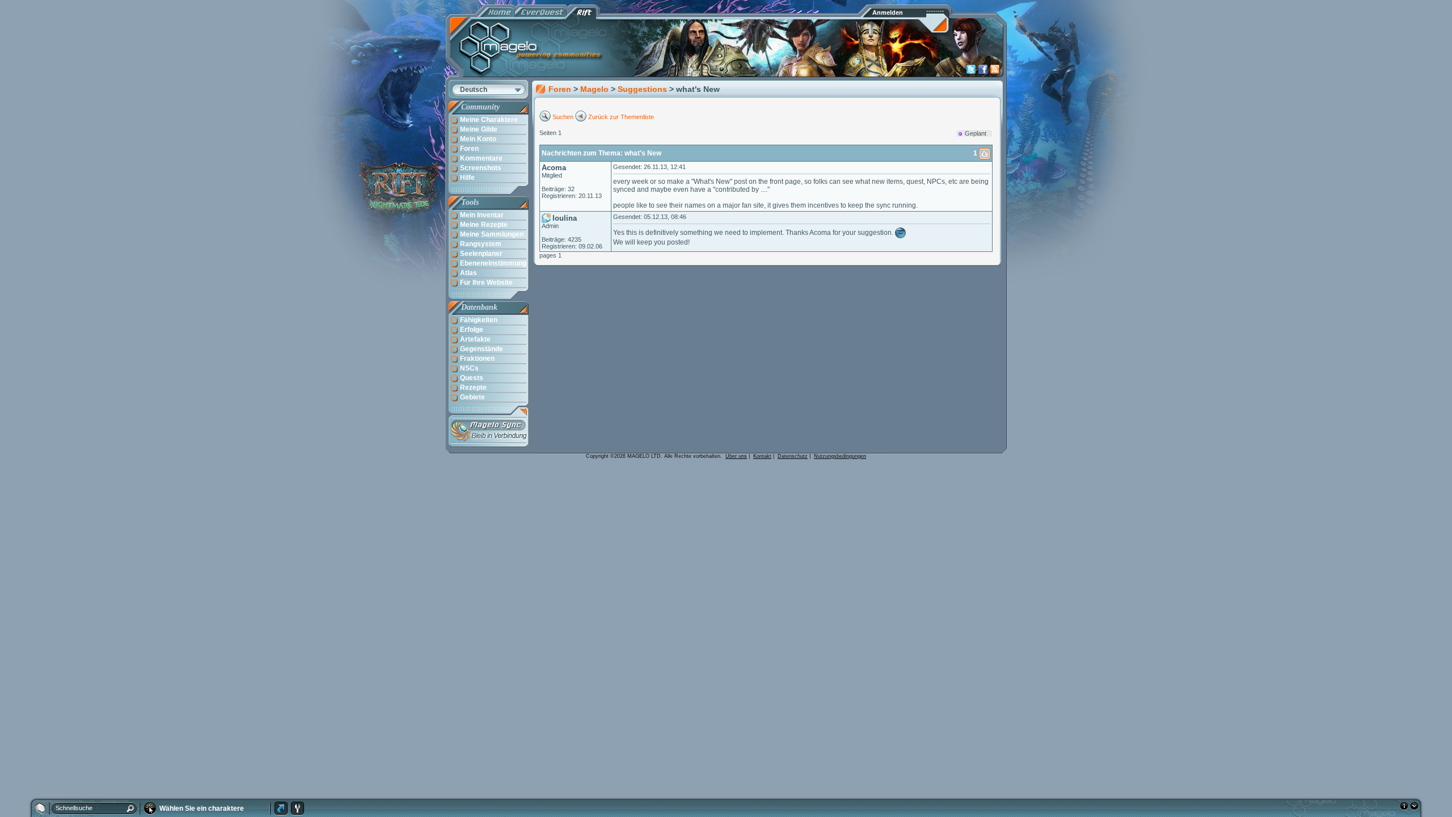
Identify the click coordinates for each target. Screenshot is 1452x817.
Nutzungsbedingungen (840, 456)
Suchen (562, 116)
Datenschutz (793, 456)
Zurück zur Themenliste (621, 116)
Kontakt (762, 456)
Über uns (736, 456)
